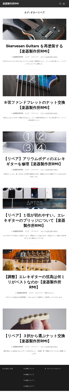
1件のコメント (49, 293)
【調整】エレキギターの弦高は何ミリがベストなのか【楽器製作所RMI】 (34, 282)
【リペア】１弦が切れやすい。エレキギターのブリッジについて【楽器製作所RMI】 (34, 220)
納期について (29, 374)
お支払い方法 (8, 368)
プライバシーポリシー (54, 368)
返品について (29, 380)
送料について (29, 368)
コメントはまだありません (49, 57)
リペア (27, 57)
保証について (29, 386)
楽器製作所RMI (11, 3)
